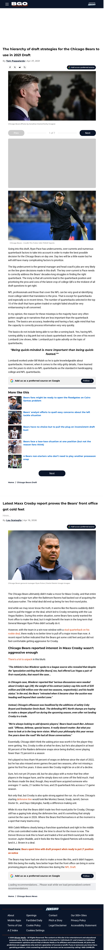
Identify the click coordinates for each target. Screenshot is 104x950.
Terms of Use (15, 925)
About (11, 915)
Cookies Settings (35, 930)
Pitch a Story (55, 920)
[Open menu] (7, 4)
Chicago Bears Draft (27, 482)
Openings (31, 915)
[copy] (25, 67)
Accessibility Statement (83, 925)
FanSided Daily (34, 920)
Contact (53, 915)
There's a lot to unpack (20, 659)
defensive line (24, 799)
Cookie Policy (33, 925)
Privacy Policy (78, 920)
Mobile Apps (14, 920)
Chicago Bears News (27, 896)
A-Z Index (13, 930)
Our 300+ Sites (79, 915)
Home (11, 482)
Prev (16, 133)
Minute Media (20, 938)
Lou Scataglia (14, 520)
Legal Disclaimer (58, 925)
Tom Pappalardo (15, 61)
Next (87, 133)
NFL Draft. (70, 867)
